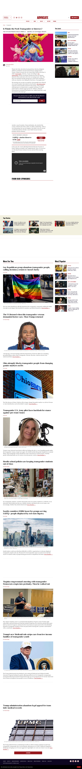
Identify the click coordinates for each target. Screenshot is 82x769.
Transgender (8, 25)
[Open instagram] (21, 17)
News (35, 21)
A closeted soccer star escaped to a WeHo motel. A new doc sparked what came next (73, 286)
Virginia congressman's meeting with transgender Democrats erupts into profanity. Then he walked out (26, 582)
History (48, 21)
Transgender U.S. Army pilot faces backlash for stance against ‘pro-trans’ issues (27, 411)
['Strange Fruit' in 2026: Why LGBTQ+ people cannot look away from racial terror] (61, 300)
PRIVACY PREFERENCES (37, 761)
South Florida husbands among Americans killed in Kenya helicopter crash (73, 36)
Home (4, 25)
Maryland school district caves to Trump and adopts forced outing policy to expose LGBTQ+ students (73, 278)
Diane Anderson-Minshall (10, 64)
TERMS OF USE (44, 761)
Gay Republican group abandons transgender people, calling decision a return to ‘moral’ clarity (26, 268)
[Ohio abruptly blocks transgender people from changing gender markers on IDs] (28, 384)
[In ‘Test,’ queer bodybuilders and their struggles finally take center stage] (61, 43)
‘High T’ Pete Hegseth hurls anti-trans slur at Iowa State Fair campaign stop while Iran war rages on (46, 224)
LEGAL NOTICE (49, 761)
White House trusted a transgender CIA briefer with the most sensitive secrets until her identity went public (46, 231)
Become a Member (41, 138)
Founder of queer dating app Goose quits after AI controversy (73, 309)
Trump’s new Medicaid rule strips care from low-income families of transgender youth (27, 635)
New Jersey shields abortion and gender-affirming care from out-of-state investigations (72, 224)
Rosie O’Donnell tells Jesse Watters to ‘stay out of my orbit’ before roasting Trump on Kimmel (73, 294)
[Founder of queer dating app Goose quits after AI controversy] (61, 308)
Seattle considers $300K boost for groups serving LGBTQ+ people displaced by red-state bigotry (25, 512)
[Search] (68, 17)
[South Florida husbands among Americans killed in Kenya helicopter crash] (61, 35)
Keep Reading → (46, 308)
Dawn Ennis (5, 415)
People (69, 305)
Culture (69, 289)
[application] (67, 71)
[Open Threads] (19, 17)
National (69, 48)
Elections (70, 56)
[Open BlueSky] (16, 17)
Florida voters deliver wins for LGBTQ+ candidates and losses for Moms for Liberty (73, 60)
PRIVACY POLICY (30, 761)
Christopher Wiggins (6, 319)
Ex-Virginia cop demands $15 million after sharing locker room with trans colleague (20, 231)
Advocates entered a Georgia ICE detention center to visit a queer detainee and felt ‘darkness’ (73, 53)
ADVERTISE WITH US (23, 761)
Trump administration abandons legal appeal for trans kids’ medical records (27, 706)
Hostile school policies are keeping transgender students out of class (28, 462)
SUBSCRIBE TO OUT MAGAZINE (6, 17)
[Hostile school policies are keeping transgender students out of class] (28, 482)
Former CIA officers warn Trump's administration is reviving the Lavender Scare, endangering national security (20, 225)
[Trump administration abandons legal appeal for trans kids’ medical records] (28, 726)
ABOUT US (8, 761)
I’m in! (42, 100)
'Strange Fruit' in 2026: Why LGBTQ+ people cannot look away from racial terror (73, 302)
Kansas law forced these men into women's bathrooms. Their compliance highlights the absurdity (73, 270)
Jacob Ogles (5, 272)
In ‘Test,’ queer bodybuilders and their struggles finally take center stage (73, 44)
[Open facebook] (14, 17)
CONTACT (4, 761)
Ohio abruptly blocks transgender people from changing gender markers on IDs (28, 364)
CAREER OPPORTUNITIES (15, 761)
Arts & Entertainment (72, 40)
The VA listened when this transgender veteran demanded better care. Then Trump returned (23, 315)
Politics (27, 21)
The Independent (41, 84)
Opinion (54, 21)
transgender (18, 74)
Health (41, 21)
